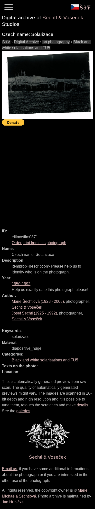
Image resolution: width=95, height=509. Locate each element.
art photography (56, 42)
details (82, 405)
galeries (23, 411)
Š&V (6, 42)
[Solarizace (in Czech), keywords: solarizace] (47, 85)
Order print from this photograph (39, 243)
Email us (9, 469)
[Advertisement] (47, 175)
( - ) (38, 301)
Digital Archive (26, 42)
